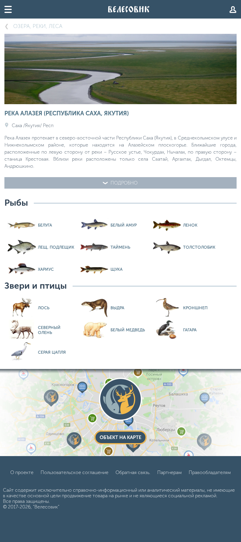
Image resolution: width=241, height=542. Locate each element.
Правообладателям (210, 472)
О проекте (22, 472)
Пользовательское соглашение (74, 472)
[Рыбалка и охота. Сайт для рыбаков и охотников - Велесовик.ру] (128, 9)
